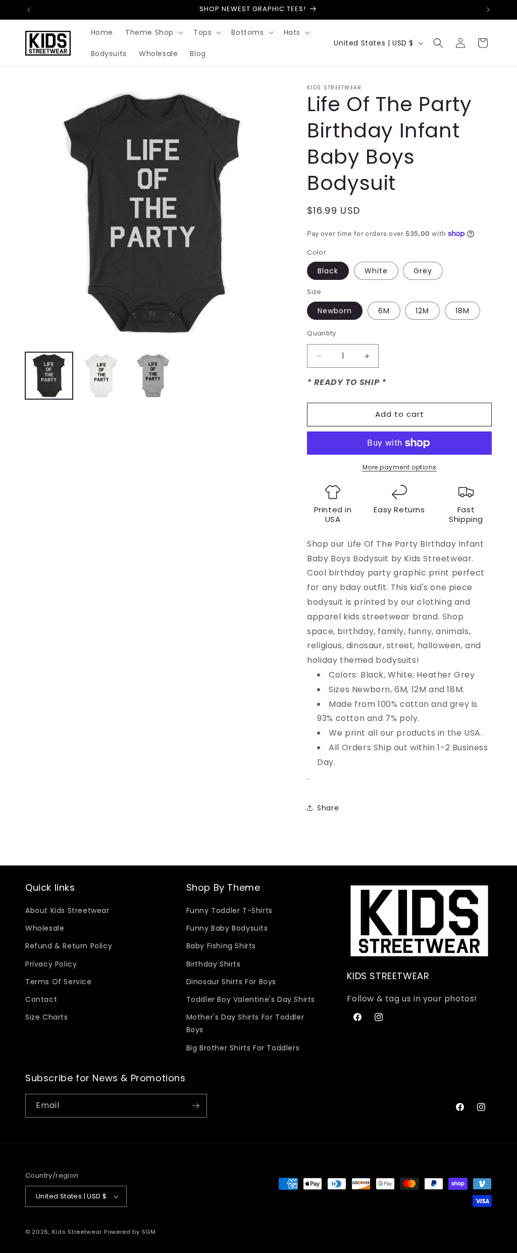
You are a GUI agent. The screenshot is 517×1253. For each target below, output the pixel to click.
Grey (422, 271)
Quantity (321, 333)
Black (328, 271)
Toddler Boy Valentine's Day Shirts (250, 999)
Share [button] (328, 808)
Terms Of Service (58, 982)
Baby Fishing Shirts (221, 946)
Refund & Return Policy (68, 946)
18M (462, 311)
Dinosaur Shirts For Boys (231, 982)
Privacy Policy (51, 964)
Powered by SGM (130, 1232)
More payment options (400, 467)
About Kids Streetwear (67, 910)
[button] (153, 32)
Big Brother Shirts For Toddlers (243, 1048)
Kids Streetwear (77, 1232)
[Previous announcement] (29, 9)
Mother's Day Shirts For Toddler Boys (245, 1023)
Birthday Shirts (213, 964)
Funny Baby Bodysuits (227, 928)
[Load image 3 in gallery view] (153, 376)
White (376, 271)
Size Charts (46, 1017)
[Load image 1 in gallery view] (49, 376)
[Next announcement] (488, 9)
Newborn (335, 311)
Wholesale (44, 928)
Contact (41, 999)
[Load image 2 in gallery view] (101, 376)
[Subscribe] (195, 1106)
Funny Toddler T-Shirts (229, 910)
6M (384, 311)
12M (422, 311)
